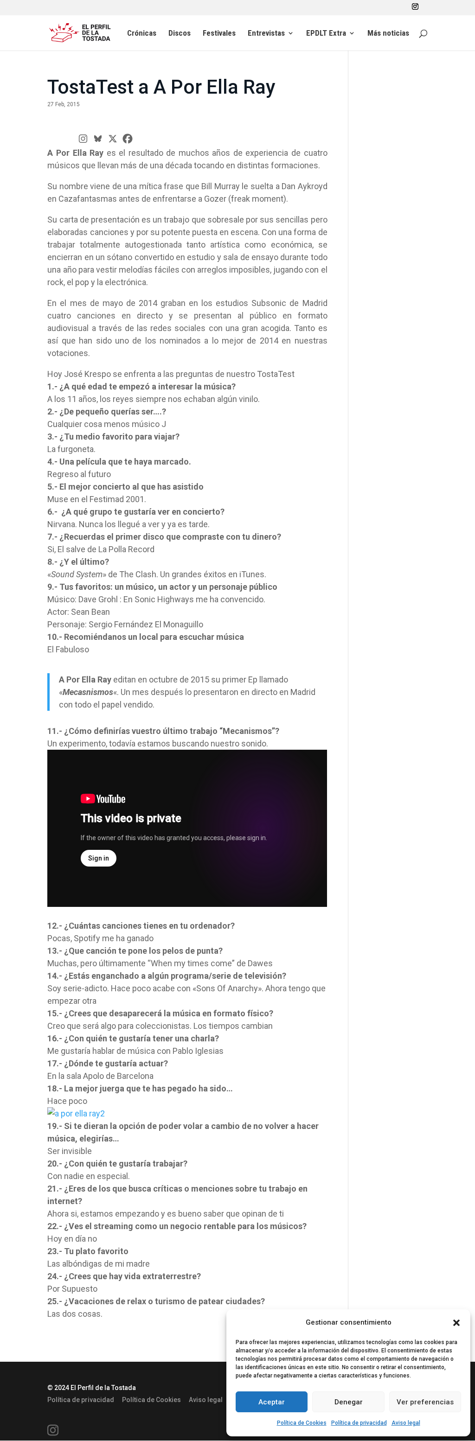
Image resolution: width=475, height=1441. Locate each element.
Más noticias (388, 34)
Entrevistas (266, 34)
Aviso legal (406, 1423)
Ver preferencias (425, 1402)
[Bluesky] (97, 138)
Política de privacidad (359, 1423)
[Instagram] (83, 138)
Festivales (219, 34)
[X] (112, 138)
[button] (456, 1322)
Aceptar (271, 1402)
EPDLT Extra (326, 34)
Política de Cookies (302, 1423)
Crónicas (141, 34)
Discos (179, 34)
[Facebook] (127, 138)
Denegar (348, 1402)
